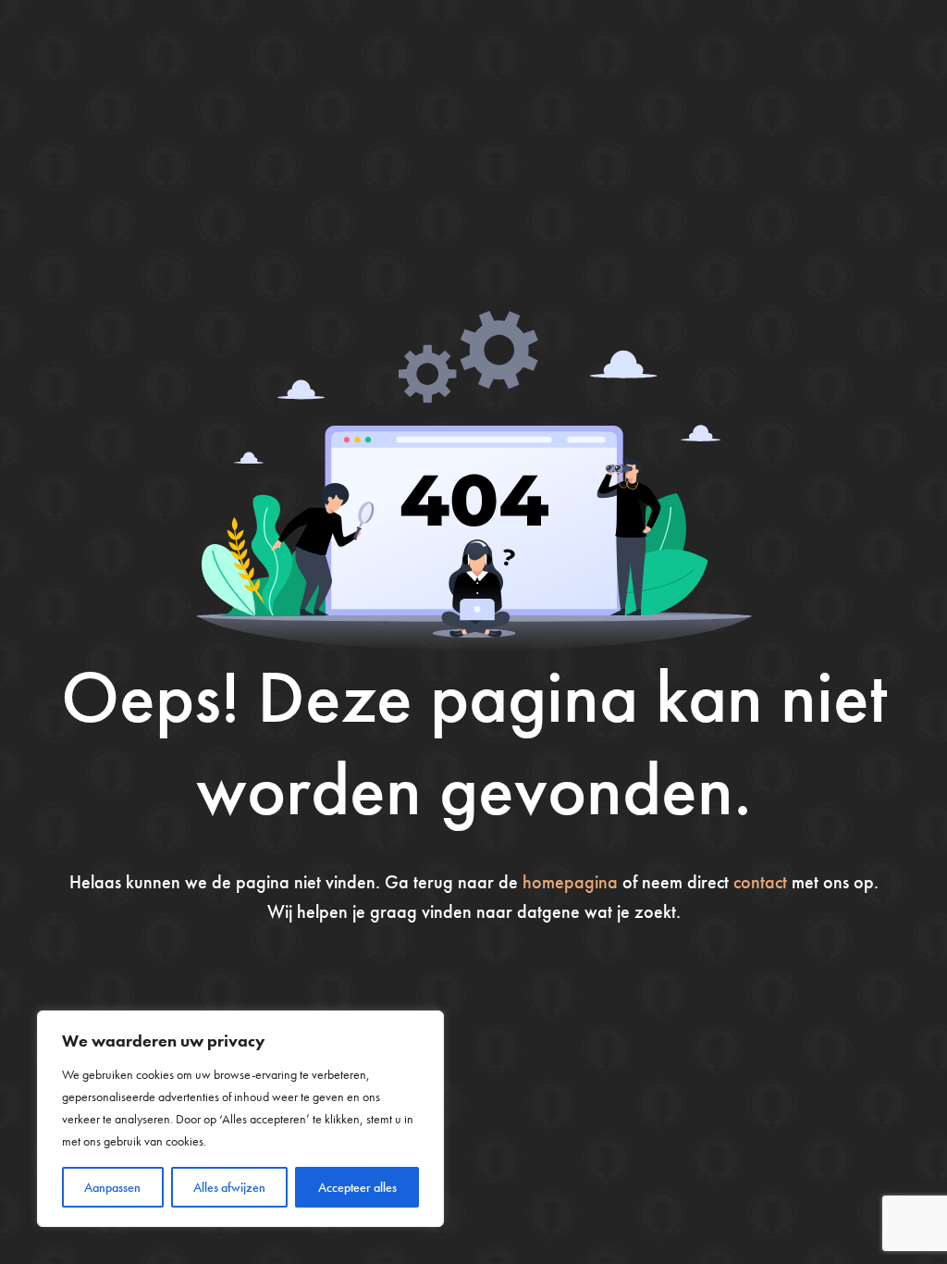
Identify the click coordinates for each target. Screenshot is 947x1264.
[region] (240, 1118)
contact (760, 882)
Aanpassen (112, 1187)
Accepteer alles (357, 1187)
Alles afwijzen (229, 1187)
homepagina (570, 882)
